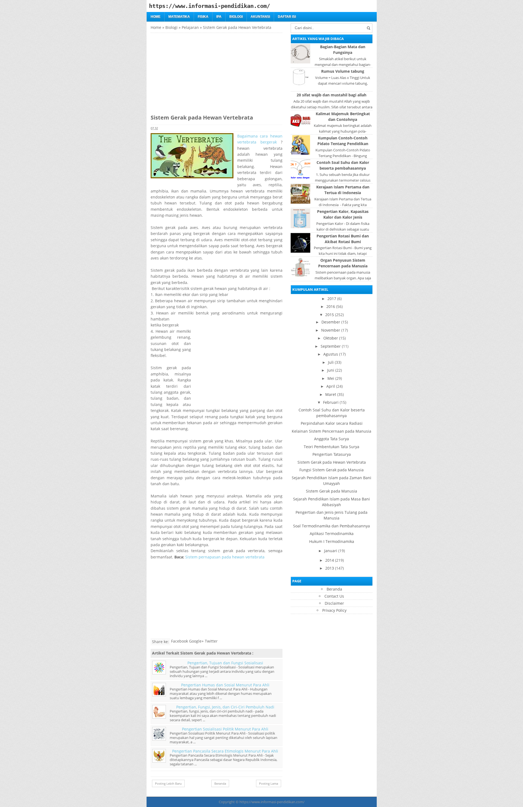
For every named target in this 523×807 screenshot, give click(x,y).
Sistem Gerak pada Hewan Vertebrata (331, 462)
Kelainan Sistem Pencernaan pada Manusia (331, 431)
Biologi (236, 17)
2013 (329, 568)
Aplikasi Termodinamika (332, 533)
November (330, 330)
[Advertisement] (196, 71)
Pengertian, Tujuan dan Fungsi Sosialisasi (225, 662)
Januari (330, 550)
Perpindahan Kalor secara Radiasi (332, 423)
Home (155, 17)
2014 (329, 560)
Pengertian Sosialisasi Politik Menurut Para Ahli (225, 729)
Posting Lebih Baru (168, 783)
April (330, 386)
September (331, 346)
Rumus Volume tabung (342, 71)
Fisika (203, 17)
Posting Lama (268, 783)
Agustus (330, 354)
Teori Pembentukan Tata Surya (331, 446)
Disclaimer (334, 603)
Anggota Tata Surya (331, 438)
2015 (329, 314)
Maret (330, 394)
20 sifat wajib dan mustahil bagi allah (331, 94)
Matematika (179, 17)
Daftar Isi (287, 17)
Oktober (330, 338)
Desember (330, 322)
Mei (330, 378)
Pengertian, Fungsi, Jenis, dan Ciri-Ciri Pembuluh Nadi (225, 707)
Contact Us (334, 596)
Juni (330, 370)
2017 (331, 298)
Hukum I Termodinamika (331, 541)
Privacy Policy (334, 610)
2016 (330, 306)
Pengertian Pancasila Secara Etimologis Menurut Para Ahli (225, 751)
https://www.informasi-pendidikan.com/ (272, 802)
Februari (331, 402)
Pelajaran (190, 27)
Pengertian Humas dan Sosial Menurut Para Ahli (225, 684)
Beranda (220, 783)
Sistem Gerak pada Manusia (331, 491)
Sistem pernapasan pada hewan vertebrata (225, 557)
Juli (331, 362)
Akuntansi (260, 17)
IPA (218, 17)
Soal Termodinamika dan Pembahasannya (331, 525)
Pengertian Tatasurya (331, 454)
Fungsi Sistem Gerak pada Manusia (331, 469)
